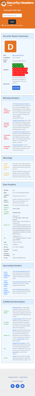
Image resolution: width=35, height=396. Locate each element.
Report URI (21, 339)
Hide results (7, 25)
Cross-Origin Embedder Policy (21, 271)
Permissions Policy (18, 145)
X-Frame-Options (17, 319)
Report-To (15, 330)
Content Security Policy (19, 120)
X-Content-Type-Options (19, 131)
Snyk (21, 381)
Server (14, 356)
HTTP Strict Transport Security (21, 104)
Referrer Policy (17, 307)
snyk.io (11, 377)
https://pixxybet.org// (18, 55)
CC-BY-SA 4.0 (23, 377)
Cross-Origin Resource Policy (20, 289)
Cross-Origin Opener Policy (20, 281)
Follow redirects (18, 25)
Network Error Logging (19, 343)
